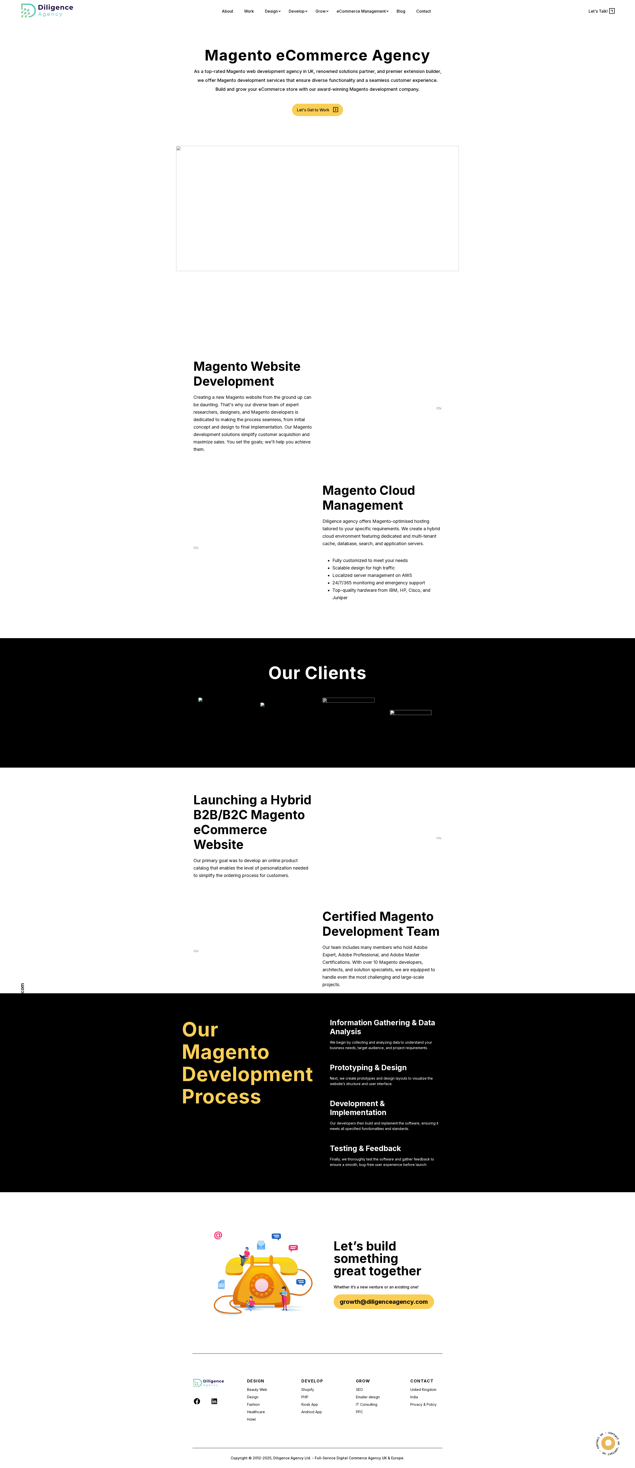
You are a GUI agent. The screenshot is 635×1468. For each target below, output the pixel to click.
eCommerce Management (361, 11)
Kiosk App (309, 1404)
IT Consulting (366, 1404)
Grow (321, 11)
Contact (423, 11)
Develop (297, 11)
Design (271, 11)
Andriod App (311, 1412)
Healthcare (256, 1412)
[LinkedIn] (214, 1404)
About (227, 11)
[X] (205, 1401)
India (414, 1397)
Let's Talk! (598, 11)
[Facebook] (197, 1404)
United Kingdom (423, 1389)
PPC (359, 1412)
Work (249, 11)
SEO (359, 1389)
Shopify (307, 1389)
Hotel (251, 1419)
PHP (304, 1397)
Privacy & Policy (423, 1404)
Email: (22, 1027)
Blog (401, 11)
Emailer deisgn (368, 1397)
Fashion (253, 1404)
